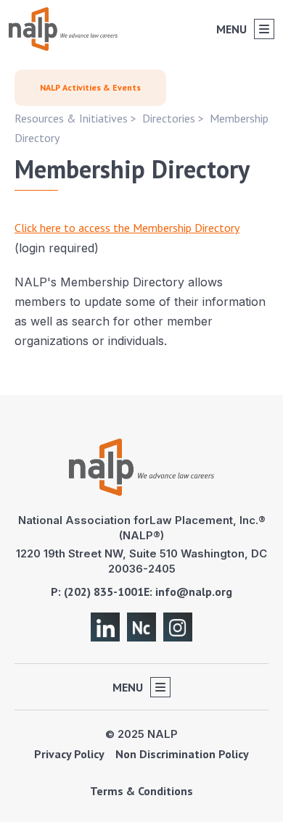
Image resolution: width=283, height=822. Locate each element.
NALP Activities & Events (90, 87)
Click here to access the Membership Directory (127, 227)
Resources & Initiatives (71, 118)
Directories (168, 118)
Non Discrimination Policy (182, 754)
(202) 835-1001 (104, 591)
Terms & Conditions (141, 791)
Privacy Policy (69, 754)
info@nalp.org (193, 591)
